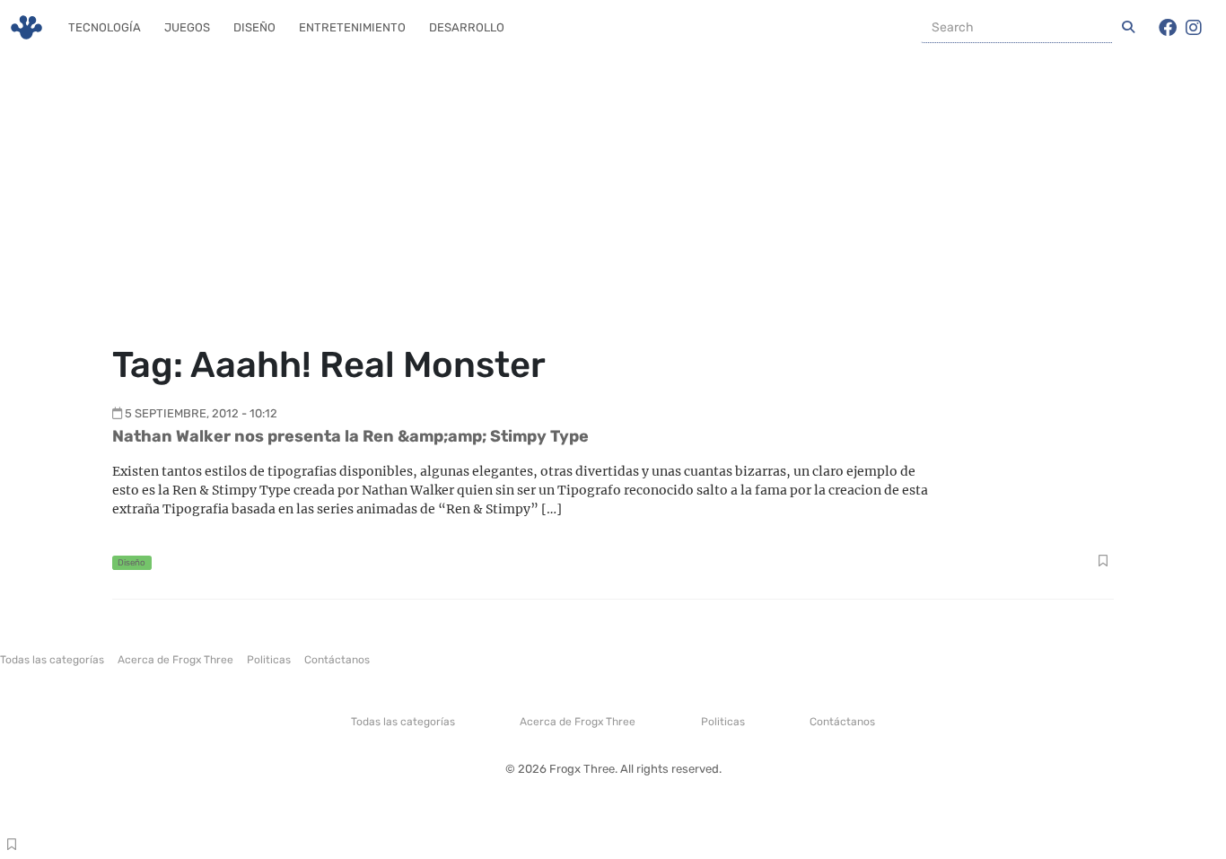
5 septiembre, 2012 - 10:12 (201, 413)
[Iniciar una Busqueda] (1128, 28)
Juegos (187, 27)
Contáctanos (337, 659)
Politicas (269, 659)
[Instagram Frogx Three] (1194, 27)
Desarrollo (466, 27)
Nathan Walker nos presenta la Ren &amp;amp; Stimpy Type (350, 436)
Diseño (254, 27)
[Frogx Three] (26, 27)
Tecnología (104, 27)
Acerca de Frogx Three (175, 659)
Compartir (1102, 563)
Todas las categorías (52, 659)
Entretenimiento (352, 27)
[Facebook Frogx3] (1168, 27)
